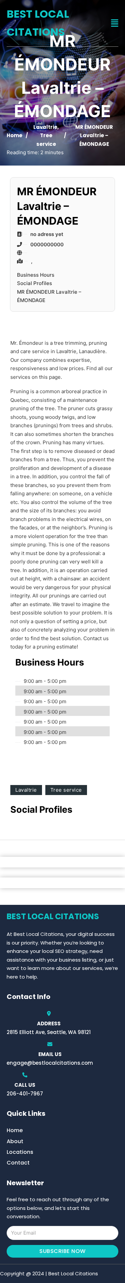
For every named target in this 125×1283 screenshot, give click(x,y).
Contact (18, 1163)
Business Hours (35, 275)
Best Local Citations (38, 22)
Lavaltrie (45, 127)
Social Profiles (34, 283)
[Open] (114, 23)
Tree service (66, 790)
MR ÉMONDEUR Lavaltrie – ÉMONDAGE (49, 296)
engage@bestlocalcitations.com (50, 1062)
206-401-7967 (25, 1093)
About (15, 1141)
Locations (20, 1152)
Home (14, 135)
